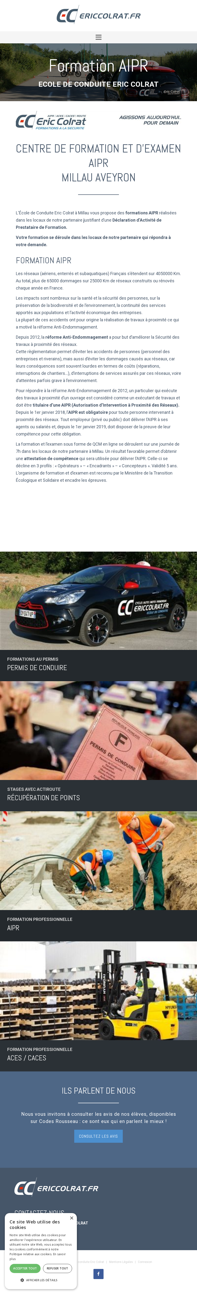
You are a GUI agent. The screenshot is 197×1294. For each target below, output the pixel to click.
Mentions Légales (121, 1262)
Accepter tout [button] (25, 1268)
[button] (98, 37)
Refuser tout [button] (57, 1268)
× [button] (71, 1218)
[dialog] (41, 1251)
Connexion (145, 1262)
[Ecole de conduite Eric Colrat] (99, 15)
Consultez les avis (98, 1136)
